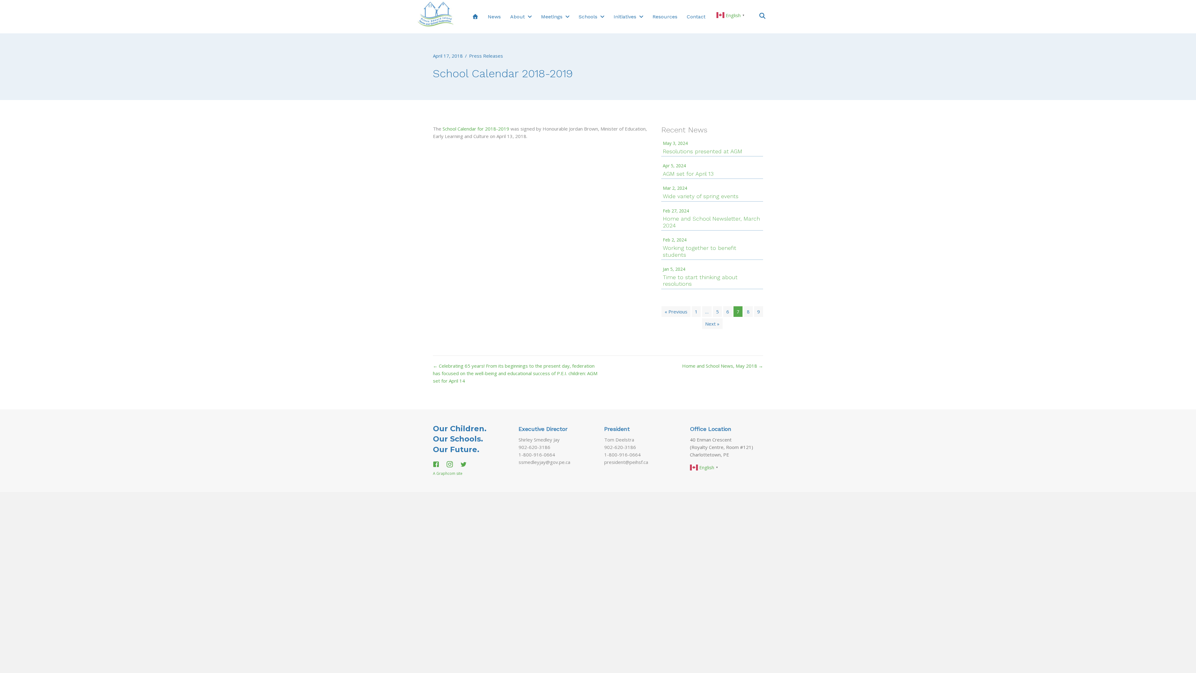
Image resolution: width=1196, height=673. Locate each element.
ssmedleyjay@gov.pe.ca (544, 462)
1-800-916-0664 (537, 454)
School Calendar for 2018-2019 (476, 129)
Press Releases (486, 56)
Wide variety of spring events (700, 196)
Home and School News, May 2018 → (722, 366)
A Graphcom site (448, 473)
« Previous (676, 311)
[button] (762, 15)
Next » (712, 324)
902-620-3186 (534, 447)
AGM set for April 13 (688, 173)
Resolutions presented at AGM (702, 151)
